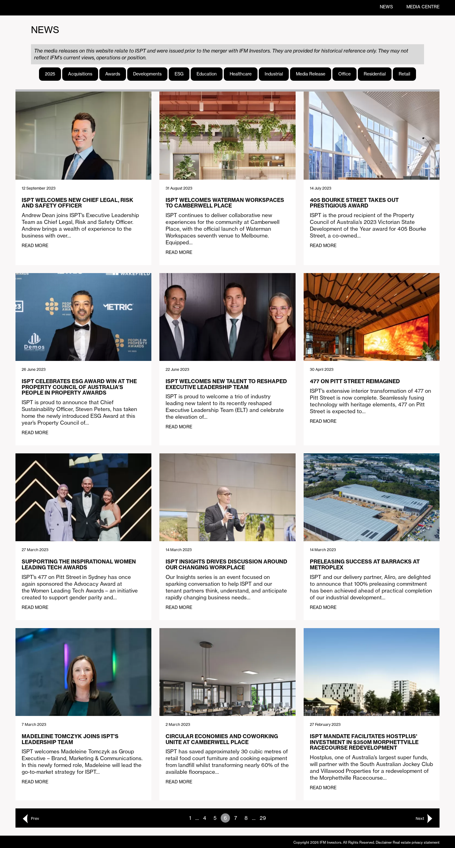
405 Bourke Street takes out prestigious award (354, 203)
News (386, 7)
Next (420, 818)
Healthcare (241, 74)
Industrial (274, 74)
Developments (147, 74)
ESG (179, 74)
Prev (35, 818)
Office (344, 74)
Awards (112, 74)
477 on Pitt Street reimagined (355, 381)
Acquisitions (80, 74)
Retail (404, 74)
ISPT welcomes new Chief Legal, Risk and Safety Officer (77, 203)
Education (207, 74)
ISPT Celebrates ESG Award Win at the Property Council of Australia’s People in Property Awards (79, 387)
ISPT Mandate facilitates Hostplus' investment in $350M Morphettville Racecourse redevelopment (364, 742)
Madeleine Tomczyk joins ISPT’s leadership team (70, 739)
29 (263, 818)
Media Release (310, 74)
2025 (50, 74)
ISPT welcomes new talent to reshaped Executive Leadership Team (226, 384)
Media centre (423, 7)
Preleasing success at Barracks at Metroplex (365, 564)
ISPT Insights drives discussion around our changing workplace (226, 564)
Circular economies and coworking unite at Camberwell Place (222, 739)
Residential (375, 74)
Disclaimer (384, 842)
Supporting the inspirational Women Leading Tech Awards (79, 564)
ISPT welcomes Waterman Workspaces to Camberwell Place (225, 203)
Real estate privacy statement (416, 842)
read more (35, 245)
